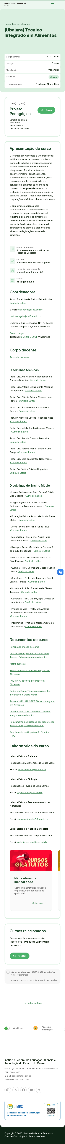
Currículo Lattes (18, 303)
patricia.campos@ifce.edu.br (32, 842)
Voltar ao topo (35, 1003)
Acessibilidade (59, 4)
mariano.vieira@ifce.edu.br (32, 769)
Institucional (63, 2)
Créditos (61, 4)
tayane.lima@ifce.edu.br (29, 792)
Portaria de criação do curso (24, 646)
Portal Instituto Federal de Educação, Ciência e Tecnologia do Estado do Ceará (19, 4)
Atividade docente (19, 357)
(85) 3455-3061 (28, 336)
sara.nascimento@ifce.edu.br (32, 819)
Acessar (19, 956)
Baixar (46, 110)
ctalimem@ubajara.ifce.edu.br (25, 316)
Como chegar (17, 333)
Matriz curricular (18, 663)
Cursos (58, 2)
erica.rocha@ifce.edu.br (29, 309)
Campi (60, 2)
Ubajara (53, 77)
